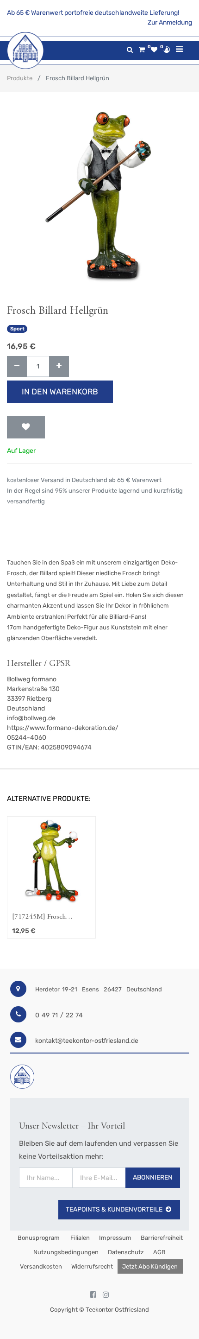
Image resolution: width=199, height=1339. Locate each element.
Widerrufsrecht (92, 1266)
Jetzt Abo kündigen (150, 1266)
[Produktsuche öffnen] (130, 50)
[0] (142, 50)
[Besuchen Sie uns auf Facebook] (93, 1295)
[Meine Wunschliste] (154, 50)
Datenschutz (126, 1252)
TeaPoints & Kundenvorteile (114, 1209)
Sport (17, 329)
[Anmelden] (166, 49)
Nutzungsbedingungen (66, 1252)
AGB (159, 1252)
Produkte (19, 78)
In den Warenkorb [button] (60, 391)
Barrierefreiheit (162, 1237)
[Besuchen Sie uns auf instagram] (106, 1295)
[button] (26, 427)
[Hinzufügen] (59, 366)
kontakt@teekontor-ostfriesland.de (86, 1041)
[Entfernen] (17, 366)
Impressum (115, 1237)
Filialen (79, 1237)
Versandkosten (41, 1266)
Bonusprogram (38, 1237)
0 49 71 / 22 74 (59, 1015)
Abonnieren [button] (153, 1177)
